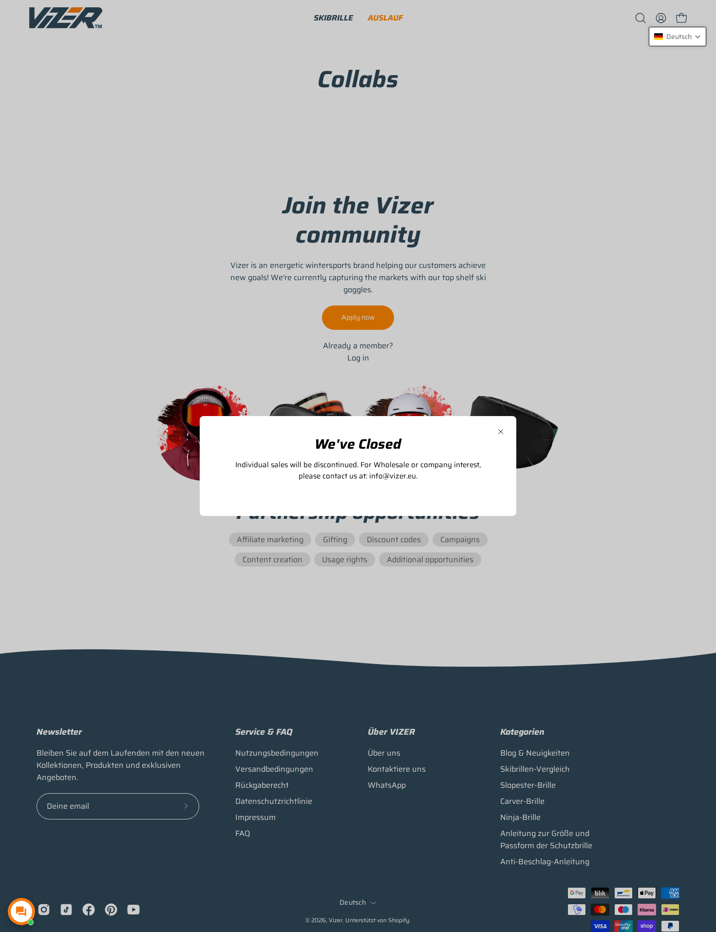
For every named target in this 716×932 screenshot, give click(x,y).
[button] (677, 36)
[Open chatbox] (21, 911)
